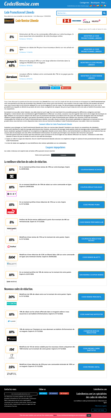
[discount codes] (94, 6)
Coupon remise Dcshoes (91, 169)
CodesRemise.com (21, 3)
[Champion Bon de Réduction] (12, 338)
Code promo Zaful (91, 367)
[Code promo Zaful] (12, 373)
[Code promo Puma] (12, 211)
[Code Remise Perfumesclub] (12, 229)
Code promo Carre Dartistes (91, 349)
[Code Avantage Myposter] (12, 321)
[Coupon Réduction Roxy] (12, 193)
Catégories (84, 2)
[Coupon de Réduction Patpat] (12, 246)
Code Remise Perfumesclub (91, 222)
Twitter (44, 393)
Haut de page (99, 410)
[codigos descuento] (98, 6)
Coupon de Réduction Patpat (91, 240)
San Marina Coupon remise (91, 275)
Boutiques (95, 2)
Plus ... (104, 2)
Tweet (56, 88)
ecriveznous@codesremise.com (21, 394)
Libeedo (63, 155)
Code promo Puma (91, 205)
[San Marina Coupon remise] (12, 281)
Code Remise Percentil (91, 297)
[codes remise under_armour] (66, 21)
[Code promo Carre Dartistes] (12, 356)
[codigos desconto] (101, 6)
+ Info (34, 16)
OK (89, 415)
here (55, 415)
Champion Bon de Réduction (91, 332)
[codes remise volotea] (96, 21)
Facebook (45, 88)
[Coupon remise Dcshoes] (12, 176)
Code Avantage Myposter (91, 314)
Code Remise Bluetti (91, 257)
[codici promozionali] (105, 6)
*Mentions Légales (101, 406)
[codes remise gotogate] (76, 21)
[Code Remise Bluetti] (12, 264)
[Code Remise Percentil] (12, 303)
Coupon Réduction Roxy (91, 187)
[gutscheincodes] (90, 6)
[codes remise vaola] (86, 21)
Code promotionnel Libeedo (91, 37)
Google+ (66, 88)
